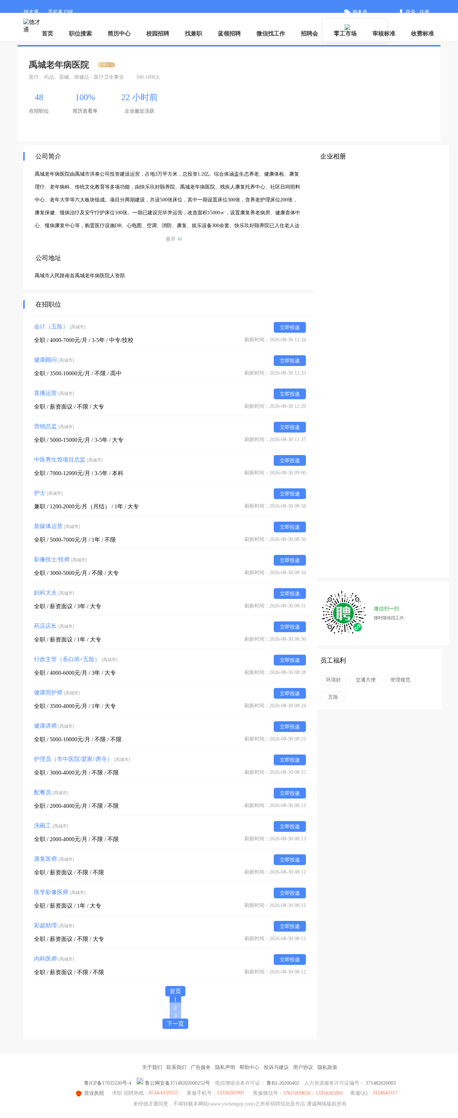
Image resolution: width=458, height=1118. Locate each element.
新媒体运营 (57, 526)
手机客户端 (60, 12)
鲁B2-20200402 (283, 1083)
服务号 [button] (359, 12)
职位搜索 (80, 33)
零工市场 (345, 33)
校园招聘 (157, 33)
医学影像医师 (60, 892)
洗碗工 (51, 825)
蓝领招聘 (229, 33)
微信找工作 (271, 33)
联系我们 (176, 1067)
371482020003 (381, 1083)
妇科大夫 (54, 593)
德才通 (31, 12)
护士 (48, 493)
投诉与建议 (276, 1067)
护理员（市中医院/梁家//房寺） (82, 759)
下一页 (175, 1024)
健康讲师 (54, 726)
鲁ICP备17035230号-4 (107, 1083)
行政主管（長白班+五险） (75, 659)
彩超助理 (54, 925)
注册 (424, 12)
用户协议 (303, 1067)
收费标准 (422, 33)
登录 (410, 12)
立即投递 (290, 327)
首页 (47, 33)
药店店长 (54, 626)
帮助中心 (249, 1067)
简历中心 (119, 33)
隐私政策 (327, 1067)
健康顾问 (54, 360)
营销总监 (54, 426)
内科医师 (54, 959)
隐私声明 (225, 1067)
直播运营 (54, 393)
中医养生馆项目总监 (68, 460)
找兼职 (193, 33)
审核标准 (383, 33)
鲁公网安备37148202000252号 (177, 1083)
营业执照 (94, 1093)
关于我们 (152, 1067)
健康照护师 (57, 692)
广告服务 (201, 1067)
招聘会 (309, 33)
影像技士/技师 (60, 559)
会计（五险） (60, 326)
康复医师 (54, 859)
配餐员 (51, 792)
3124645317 (385, 1092)
